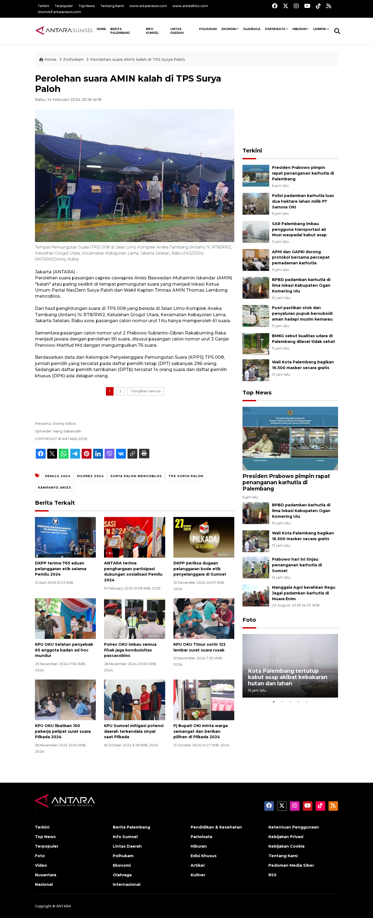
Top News (86, 6)
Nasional (44, 884)
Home (50, 59)
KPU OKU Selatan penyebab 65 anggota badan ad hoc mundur (64, 650)
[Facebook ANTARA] (274, 5)
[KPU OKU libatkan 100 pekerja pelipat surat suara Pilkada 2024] (65, 699)
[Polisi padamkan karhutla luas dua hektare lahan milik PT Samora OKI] (255, 203)
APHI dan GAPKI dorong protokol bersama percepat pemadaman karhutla (301, 257)
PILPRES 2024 (90, 476)
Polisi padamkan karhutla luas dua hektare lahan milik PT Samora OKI (303, 201)
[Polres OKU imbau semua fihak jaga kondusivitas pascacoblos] (134, 618)
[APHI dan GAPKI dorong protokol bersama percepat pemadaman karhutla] (255, 259)
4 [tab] (298, 701)
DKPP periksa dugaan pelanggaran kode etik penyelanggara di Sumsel (199, 569)
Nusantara (45, 874)
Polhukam (208, 29)
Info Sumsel (152, 31)
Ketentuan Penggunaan (293, 827)
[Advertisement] (290, 107)
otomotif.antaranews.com (59, 12)
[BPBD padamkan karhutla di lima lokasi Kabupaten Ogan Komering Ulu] (255, 287)
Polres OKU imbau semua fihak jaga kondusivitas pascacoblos (130, 650)
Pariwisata (275, 29)
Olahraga (251, 29)
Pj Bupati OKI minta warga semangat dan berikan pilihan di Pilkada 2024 (200, 731)
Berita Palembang (120, 31)
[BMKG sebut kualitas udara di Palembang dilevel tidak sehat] (255, 343)
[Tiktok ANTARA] (318, 5)
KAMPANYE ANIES (54, 487)
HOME (101, 29)
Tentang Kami (112, 6)
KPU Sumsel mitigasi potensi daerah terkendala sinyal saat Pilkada (134, 731)
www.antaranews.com (148, 6)
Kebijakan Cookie (286, 846)
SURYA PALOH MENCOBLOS (136, 476)
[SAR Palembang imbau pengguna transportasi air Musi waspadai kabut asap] (255, 231)
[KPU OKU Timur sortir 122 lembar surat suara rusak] (203, 618)
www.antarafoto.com (190, 6)
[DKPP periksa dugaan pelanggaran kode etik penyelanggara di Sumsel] (203, 537)
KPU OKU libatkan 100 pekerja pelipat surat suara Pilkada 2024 (63, 731)
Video (41, 865)
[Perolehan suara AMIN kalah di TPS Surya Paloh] (290, 438)
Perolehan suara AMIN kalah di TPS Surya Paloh (137, 59)
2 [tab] (282, 701)
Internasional (126, 884)
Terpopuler (64, 6)
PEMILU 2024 (57, 476)
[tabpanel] (290, 666)
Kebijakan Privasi (285, 836)
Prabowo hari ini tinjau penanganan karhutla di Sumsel (297, 565)
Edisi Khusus (204, 855)
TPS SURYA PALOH (185, 476)
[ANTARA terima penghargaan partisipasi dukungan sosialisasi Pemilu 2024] (134, 537)
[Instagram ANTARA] (296, 5)
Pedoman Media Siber (291, 865)
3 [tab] (290, 701)
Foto (249, 620)
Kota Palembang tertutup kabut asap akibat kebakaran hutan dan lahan (287, 677)
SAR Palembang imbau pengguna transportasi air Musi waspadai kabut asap (299, 229)
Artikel (198, 865)
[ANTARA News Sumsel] (64, 31)
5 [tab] (306, 701)
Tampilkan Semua (146, 391)
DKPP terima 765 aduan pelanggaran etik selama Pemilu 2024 (60, 569)
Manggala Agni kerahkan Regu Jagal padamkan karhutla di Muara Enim (303, 593)
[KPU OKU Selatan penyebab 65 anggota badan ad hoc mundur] (65, 618)
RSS (272, 874)
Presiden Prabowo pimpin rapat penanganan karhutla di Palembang (303, 173)
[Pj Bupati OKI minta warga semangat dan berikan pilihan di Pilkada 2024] (203, 699)
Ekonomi (228, 29)
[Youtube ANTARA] (307, 5)
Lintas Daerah (176, 31)
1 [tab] (274, 701)
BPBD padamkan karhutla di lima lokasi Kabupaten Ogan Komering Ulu (301, 285)
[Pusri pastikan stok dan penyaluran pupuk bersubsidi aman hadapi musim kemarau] (255, 315)
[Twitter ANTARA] (285, 5)
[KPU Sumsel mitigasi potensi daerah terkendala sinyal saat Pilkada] (134, 699)
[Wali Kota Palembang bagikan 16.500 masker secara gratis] (255, 369)
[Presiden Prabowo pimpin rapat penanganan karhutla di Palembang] (255, 175)
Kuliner (198, 874)
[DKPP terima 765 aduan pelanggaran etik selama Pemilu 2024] (65, 537)
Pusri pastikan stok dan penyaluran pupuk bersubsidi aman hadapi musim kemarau (302, 313)
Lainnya (319, 29)
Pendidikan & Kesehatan (216, 827)
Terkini (43, 6)
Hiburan (299, 29)
